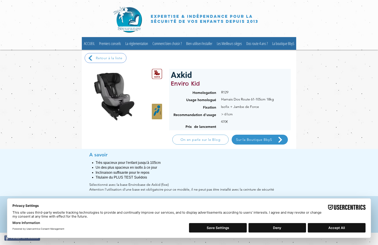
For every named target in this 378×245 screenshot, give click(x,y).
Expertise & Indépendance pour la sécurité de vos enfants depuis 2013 (204, 19)
